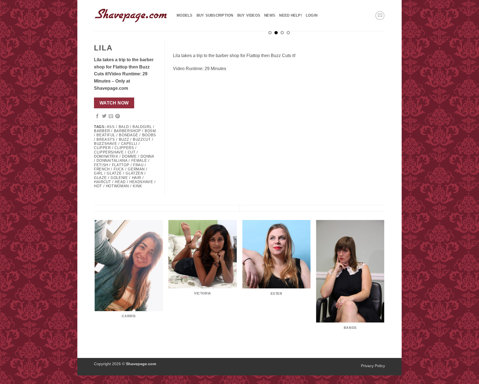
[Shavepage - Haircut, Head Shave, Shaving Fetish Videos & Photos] (131, 15)
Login (311, 15)
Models (185, 15)
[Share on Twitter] (104, 116)
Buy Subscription (215, 15)
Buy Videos (249, 15)
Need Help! (290, 15)
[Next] (374, 44)
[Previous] (184, 44)
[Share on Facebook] (97, 116)
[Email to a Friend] (111, 116)
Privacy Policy (373, 365)
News (269, 15)
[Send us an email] (379, 15)
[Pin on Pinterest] (117, 116)
